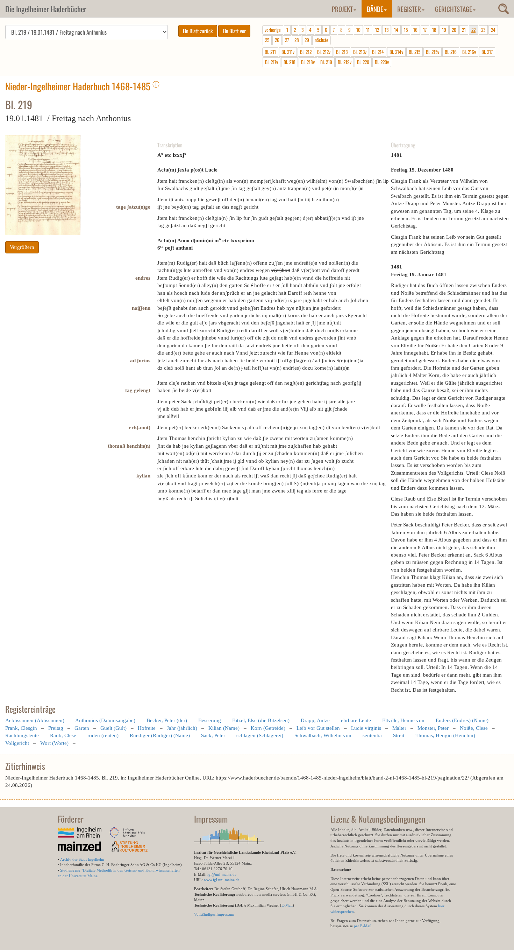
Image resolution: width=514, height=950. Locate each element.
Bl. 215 (414, 51)
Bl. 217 (487, 51)
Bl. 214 (378, 51)
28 (296, 39)
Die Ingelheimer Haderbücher (45, 8)
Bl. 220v (382, 61)
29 (307, 39)
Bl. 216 (451, 51)
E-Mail (287, 905)
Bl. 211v (287, 51)
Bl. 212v (323, 51)
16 (415, 29)
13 (386, 29)
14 (396, 29)
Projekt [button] (342, 9)
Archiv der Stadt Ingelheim (82, 859)
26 (277, 39)
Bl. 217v (271, 61)
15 (406, 29)
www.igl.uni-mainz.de (222, 880)
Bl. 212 (306, 51)
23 (483, 29)
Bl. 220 (363, 61)
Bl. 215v (432, 51)
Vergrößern (22, 247)
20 (454, 29)
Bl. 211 (270, 51)
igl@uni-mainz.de (221, 874)
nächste (321, 39)
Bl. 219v (344, 61)
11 (368, 29)
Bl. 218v (308, 61)
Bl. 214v (396, 51)
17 (425, 29)
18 (434, 29)
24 (493, 29)
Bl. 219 (326, 61)
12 (377, 29)
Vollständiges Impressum (214, 914)
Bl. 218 (289, 61)
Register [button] (409, 9)
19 (444, 29)
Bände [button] (375, 9)
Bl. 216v (469, 51)
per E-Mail (362, 926)
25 (267, 39)
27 (287, 39)
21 (464, 29)
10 (358, 29)
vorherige (273, 29)
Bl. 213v (359, 51)
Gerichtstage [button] (453, 9)
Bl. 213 (342, 51)
